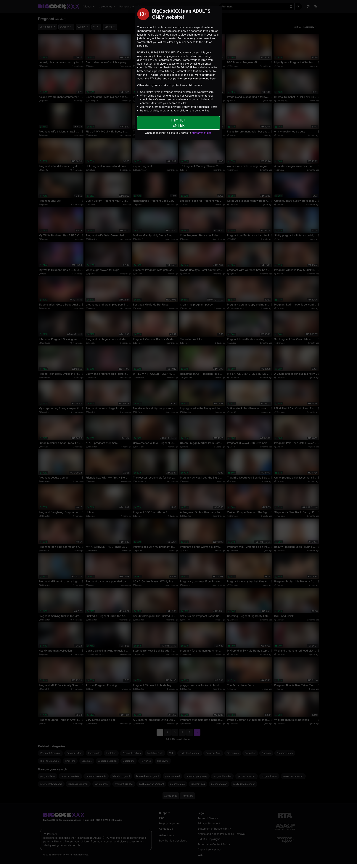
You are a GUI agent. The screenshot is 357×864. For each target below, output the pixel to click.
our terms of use (201, 132)
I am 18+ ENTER (178, 123)
